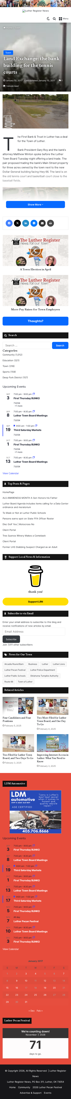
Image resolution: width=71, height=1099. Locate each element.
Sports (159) (9, 371)
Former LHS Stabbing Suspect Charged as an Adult (30, 547)
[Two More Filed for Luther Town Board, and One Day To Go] (52, 706)
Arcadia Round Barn (14, 664)
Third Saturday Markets (27, 429)
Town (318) (9, 366)
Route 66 (8, 681)
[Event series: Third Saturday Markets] (36, 426)
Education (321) (11, 360)
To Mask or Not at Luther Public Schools (24, 512)
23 (16, 994)
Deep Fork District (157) (15, 377)
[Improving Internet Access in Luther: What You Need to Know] (52, 743)
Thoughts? (35, 321)
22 (7, 994)
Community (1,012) (12, 354)
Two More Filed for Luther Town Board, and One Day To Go (51, 721)
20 (54, 987)
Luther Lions (59, 664)
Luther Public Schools (15, 675)
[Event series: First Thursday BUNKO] (33, 394)
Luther (45, 664)
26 (45, 994)
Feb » (40, 1010)
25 (35, 994)
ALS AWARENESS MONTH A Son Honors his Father (30, 497)
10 (26, 980)
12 (45, 980)
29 (7, 1002)
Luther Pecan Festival (15, 670)
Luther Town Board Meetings (31, 415)
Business (32, 664)
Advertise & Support (31, 1092)
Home (9, 27)
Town (17, 27)
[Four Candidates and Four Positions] (18, 706)
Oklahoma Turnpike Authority (44, 675)
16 (17, 987)
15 (7, 987)
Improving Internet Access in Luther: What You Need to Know (52, 758)
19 (45, 987)
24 (26, 994)
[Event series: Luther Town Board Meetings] (33, 411)
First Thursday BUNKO (27, 398)
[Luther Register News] (35, 11)
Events (47, 1092)
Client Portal (9, 530)
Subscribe (11, 639)
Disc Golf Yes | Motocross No (18, 524)
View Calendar (11, 473)
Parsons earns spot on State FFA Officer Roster (28, 518)
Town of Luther (25, 681)
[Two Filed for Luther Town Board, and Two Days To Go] (18, 743)
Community (24, 1087)
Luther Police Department (42, 670)
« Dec (32, 1010)
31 (26, 1002)
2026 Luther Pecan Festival (47, 1087)
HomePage (8, 492)
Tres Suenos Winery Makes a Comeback (24, 535)
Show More (35, 204)
